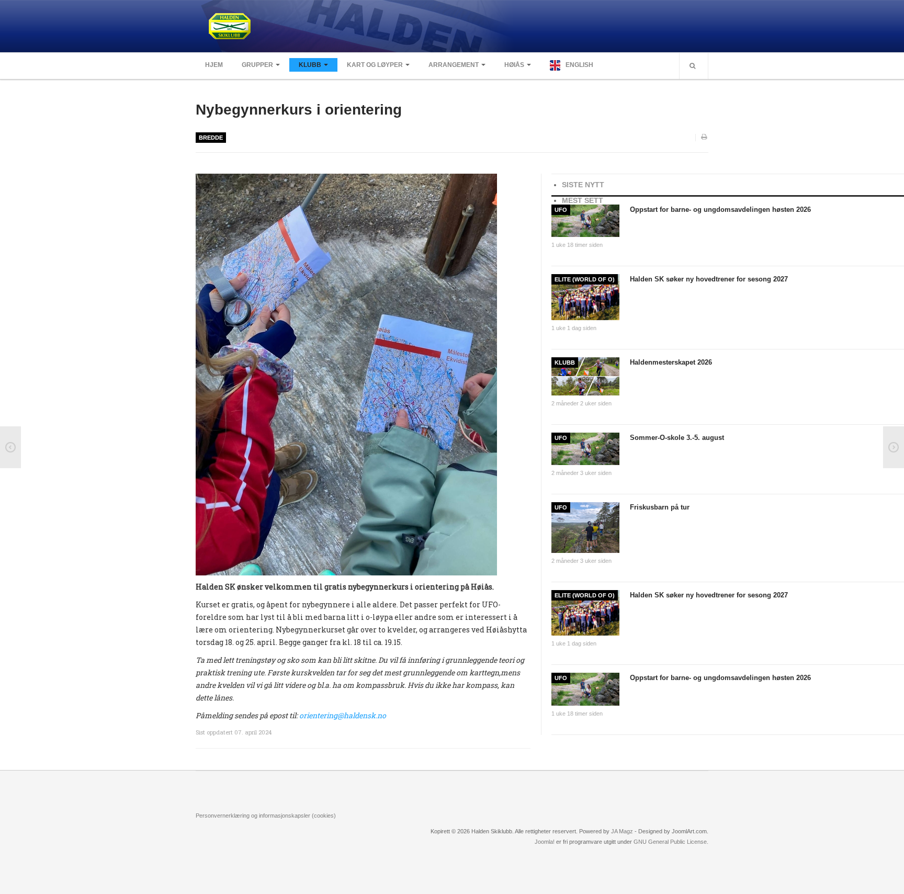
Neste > (893, 447)
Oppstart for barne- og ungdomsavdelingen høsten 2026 (720, 209)
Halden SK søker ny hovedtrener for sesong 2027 (709, 279)
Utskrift (704, 137)
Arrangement (453, 65)
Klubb (310, 65)
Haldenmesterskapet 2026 (671, 362)
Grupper (257, 65)
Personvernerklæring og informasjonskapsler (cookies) (266, 815)
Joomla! (545, 842)
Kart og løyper (375, 65)
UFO (561, 210)
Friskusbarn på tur (660, 507)
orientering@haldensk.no (342, 715)
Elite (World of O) (585, 279)
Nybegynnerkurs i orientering (299, 109)
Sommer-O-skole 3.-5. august (677, 438)
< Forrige (10, 447)
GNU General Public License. (671, 842)
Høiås (514, 65)
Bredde (211, 137)
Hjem (214, 65)
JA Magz (622, 831)
